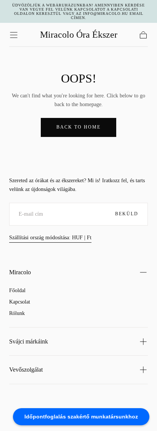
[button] (13, 35)
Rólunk (17, 313)
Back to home (78, 127)
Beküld (126, 213)
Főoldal (17, 290)
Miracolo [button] (20, 272)
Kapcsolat (19, 302)
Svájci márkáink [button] (28, 341)
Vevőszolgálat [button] (26, 369)
